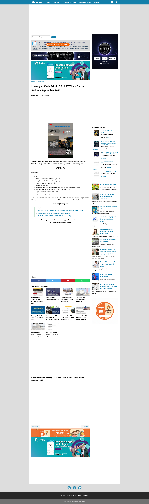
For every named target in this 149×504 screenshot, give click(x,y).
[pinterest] (68, 280)
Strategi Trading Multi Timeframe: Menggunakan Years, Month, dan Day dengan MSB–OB (108, 143)
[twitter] (53, 280)
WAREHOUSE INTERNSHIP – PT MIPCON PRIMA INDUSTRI (54, 213)
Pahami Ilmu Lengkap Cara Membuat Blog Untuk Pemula (108, 219)
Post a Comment (44, 95)
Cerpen (96, 2)
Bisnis (48, 2)
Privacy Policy (77, 495)
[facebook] (38, 280)
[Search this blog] (117, 2)
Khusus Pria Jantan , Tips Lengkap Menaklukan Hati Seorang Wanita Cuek (108, 252)
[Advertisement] (74, 19)
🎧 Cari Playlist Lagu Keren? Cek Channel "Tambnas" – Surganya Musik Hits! (109, 152)
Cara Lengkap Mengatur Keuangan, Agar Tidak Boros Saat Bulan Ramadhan (108, 286)
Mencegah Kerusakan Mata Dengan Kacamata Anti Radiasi (108, 264)
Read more (109, 137)
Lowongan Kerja (85, 2)
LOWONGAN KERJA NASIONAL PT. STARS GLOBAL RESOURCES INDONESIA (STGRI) (61, 210)
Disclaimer (85, 495)
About (63, 495)
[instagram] (69, 488)
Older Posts (85, 426)
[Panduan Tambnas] (60, 51)
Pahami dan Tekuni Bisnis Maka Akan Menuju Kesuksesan (108, 197)
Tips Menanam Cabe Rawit (108, 184)
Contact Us (69, 495)
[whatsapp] (82, 280)
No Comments (95, 139)
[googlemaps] (74, 488)
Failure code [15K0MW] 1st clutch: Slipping (109, 171)
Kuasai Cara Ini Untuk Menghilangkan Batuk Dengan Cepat (106, 231)
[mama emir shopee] (60, 436)
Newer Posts (35, 426)
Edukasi (57, 2)
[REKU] (60, 79)
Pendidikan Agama (70, 2)
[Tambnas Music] (60, 59)
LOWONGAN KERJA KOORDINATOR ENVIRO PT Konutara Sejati (55, 215)
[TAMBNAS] (37, 2)
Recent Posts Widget (95, 180)
